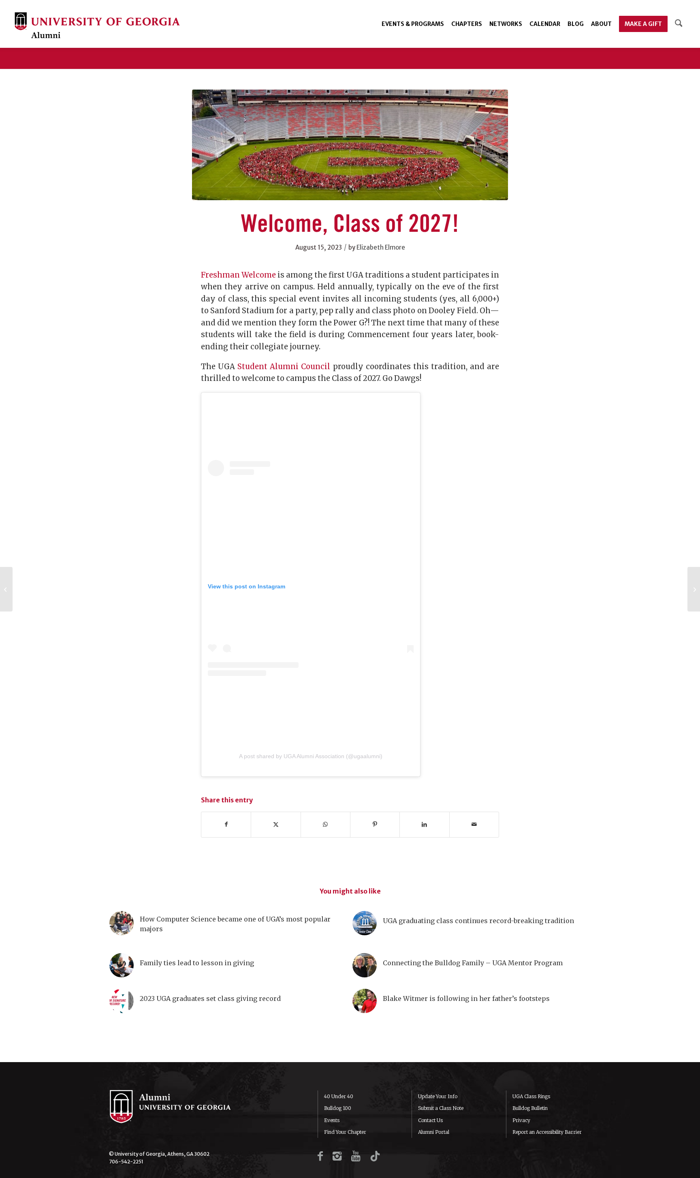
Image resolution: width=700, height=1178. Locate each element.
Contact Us (430, 1120)
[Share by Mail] (474, 824)
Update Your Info (437, 1096)
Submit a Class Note (440, 1108)
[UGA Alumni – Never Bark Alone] (97, 26)
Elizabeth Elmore (380, 247)
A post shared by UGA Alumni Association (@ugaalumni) (310, 756)
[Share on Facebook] (226, 824)
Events (331, 1120)
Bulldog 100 (337, 1108)
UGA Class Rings (531, 1096)
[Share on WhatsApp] (325, 824)
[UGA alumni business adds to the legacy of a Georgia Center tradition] (6, 589)
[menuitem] (413, 24)
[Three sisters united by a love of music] (693, 589)
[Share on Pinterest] (374, 824)
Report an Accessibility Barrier (547, 1132)
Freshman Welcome (238, 275)
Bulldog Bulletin (530, 1108)
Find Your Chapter (345, 1132)
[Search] (678, 24)
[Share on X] (275, 824)
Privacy (521, 1120)
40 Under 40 (338, 1096)
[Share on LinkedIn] (424, 824)
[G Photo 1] (350, 145)
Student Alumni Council (283, 366)
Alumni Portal (433, 1132)
